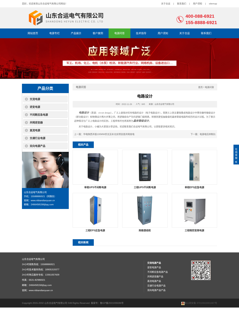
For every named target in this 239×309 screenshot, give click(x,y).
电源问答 (119, 33)
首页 (200, 87)
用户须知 (197, 3)
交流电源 (35, 99)
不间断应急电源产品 (157, 272)
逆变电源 (35, 107)
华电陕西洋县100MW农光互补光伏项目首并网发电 (108, 134)
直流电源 (35, 130)
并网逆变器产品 (155, 276)
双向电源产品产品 (156, 290)
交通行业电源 (37, 138)
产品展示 (76, 33)
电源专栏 (54, 33)
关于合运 (165, 3)
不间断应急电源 (39, 114)
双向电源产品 (37, 146)
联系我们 (181, 3)
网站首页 (33, 33)
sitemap (213, 3)
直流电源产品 (154, 281)
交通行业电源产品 (156, 285)
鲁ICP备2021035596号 (112, 303)
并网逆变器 (36, 122)
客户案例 (98, 33)
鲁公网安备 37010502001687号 (201, 303)
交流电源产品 (154, 263)
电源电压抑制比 (208, 134)
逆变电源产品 (154, 267)
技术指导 (141, 33)
